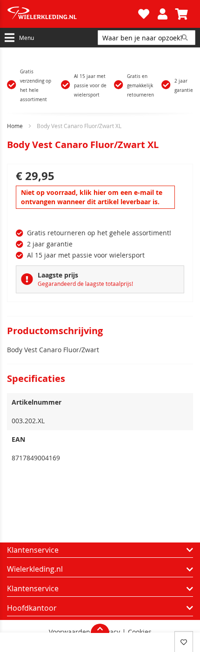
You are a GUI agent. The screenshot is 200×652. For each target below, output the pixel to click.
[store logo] (71, 14)
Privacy (109, 632)
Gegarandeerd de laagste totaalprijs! (85, 283)
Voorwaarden (69, 632)
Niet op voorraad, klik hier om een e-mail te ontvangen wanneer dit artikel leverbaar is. (91, 197)
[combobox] (146, 37)
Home (15, 125)
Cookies (140, 632)
